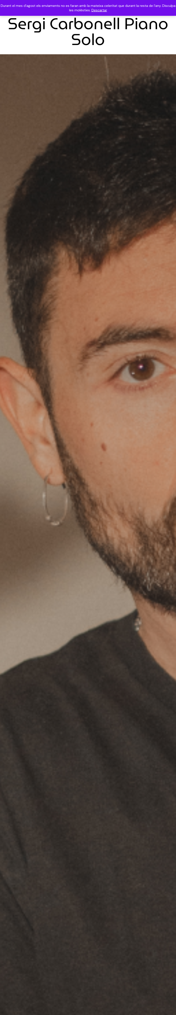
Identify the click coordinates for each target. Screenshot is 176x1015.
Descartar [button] (99, 10)
